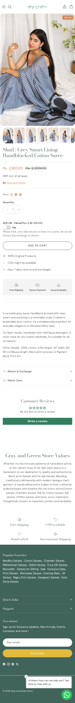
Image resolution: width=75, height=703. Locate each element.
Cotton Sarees (33, 560)
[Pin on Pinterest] (20, 194)
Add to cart (37, 245)
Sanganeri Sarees (48, 577)
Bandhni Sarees (12, 560)
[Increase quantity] (20, 209)
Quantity (8, 202)
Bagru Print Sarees (24, 577)
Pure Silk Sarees (57, 565)
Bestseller (9, 569)
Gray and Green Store (22, 691)
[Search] (11, 7)
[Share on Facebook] (16, 194)
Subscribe (37, 653)
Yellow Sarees (37, 565)
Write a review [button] (37, 421)
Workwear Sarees (31, 573)
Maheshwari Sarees (15, 565)
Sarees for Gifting (28, 569)
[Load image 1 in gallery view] (37, 70)
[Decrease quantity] (6, 209)
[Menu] (4, 7)
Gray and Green (16, 183)
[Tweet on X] (11, 194)
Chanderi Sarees (54, 560)
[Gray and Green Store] (38, 7)
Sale (43, 569)
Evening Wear (51, 573)
